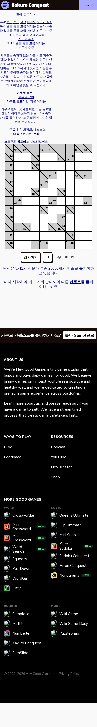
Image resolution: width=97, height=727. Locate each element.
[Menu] (5, 5)
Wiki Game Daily (73, 623)
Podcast (58, 447)
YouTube (58, 457)
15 (11, 164)
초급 (10, 22)
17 (67, 158)
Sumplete (20, 613)
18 (33, 193)
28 (11, 217)
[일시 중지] (47, 257)
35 (15, 150)
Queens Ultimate (74, 515)
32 (85, 202)
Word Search (28, 549)
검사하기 (31, 257)
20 (11, 208)
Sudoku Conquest (74, 555)
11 (50, 176)
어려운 (31, 22)
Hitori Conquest (73, 565)
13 (11, 155)
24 (41, 211)
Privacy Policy (69, 674)
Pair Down (21, 568)
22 (19, 199)
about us (32, 403)
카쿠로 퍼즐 (41, 76)
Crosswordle (23, 515)
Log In (71, 5)
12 (11, 190)
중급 (16, 22)
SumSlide (20, 652)
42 (24, 150)
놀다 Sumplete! (79, 335)
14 (41, 150)
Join (85, 5)
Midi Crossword (28, 538)
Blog (8, 447)
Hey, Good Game (30, 369)
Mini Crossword (28, 526)
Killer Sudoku (75, 546)
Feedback (12, 457)
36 (37, 164)
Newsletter (61, 467)
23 (46, 182)
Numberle (20, 633)
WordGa (19, 578)
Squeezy (19, 558)
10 (54, 199)
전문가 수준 (44, 22)
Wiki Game (68, 613)
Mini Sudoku (69, 534)
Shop (55, 477)
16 (85, 150)
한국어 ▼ (30, 14)
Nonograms (74, 575)
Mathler (19, 623)
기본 (33, 101)
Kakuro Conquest (27, 643)
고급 (23, 22)
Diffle (17, 588)
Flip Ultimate (70, 525)
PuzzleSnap (69, 633)
